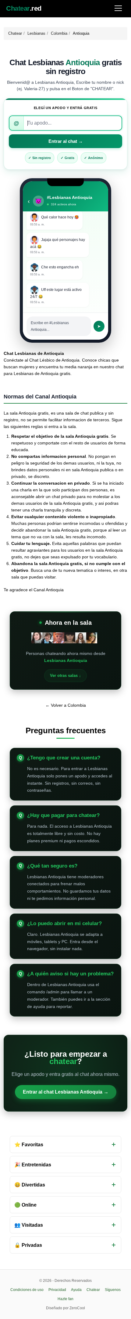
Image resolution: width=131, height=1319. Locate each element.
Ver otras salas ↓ (65, 675)
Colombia (59, 33)
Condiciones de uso (27, 1290)
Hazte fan (65, 1299)
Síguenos (113, 1290)
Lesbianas (36, 33)
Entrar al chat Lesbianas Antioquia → (65, 1091)
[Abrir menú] (118, 8)
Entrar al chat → (65, 141)
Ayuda (76, 1290)
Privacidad (57, 1290)
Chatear (15, 33)
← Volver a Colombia (65, 705)
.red (23, 8)
